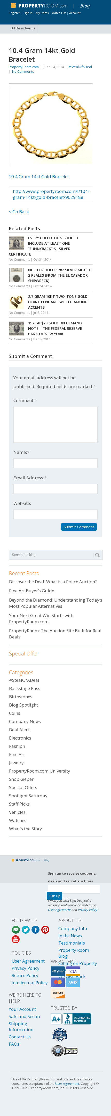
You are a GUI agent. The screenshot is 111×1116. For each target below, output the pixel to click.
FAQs (14, 1044)
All (23, 28)
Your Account (22, 1009)
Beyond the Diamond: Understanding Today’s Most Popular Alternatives (55, 603)
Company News (25, 721)
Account (75, 13)
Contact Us (20, 1037)
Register (14, 13)
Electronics (20, 738)
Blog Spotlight (23, 705)
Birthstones (20, 697)
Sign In (28, 13)
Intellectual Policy (30, 983)
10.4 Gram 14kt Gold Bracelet (39, 176)
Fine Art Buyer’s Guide (31, 591)
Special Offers (23, 787)
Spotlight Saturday (28, 796)
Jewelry (16, 763)
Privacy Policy (87, 909)
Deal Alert (19, 730)
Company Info (72, 928)
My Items (42, 13)
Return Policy (25, 975)
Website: (22, 503)
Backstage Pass (24, 688)
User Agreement (59, 909)
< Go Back (19, 212)
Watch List (59, 13)
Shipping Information (21, 1026)
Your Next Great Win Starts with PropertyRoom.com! (41, 618)
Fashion (17, 746)
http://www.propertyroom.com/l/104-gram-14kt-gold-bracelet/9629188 (51, 194)
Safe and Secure (25, 1016)
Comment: (25, 400)
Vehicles (17, 812)
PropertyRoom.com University (39, 771)
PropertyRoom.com (24, 66)
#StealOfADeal (80, 66)
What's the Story (25, 829)
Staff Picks (19, 804)
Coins (14, 713)
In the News (70, 936)
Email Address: (29, 478)
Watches (17, 820)
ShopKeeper (21, 779)
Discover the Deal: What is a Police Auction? (53, 582)
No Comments (23, 71)
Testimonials (71, 943)
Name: (21, 452)
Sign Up (54, 895)
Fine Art (17, 754)
